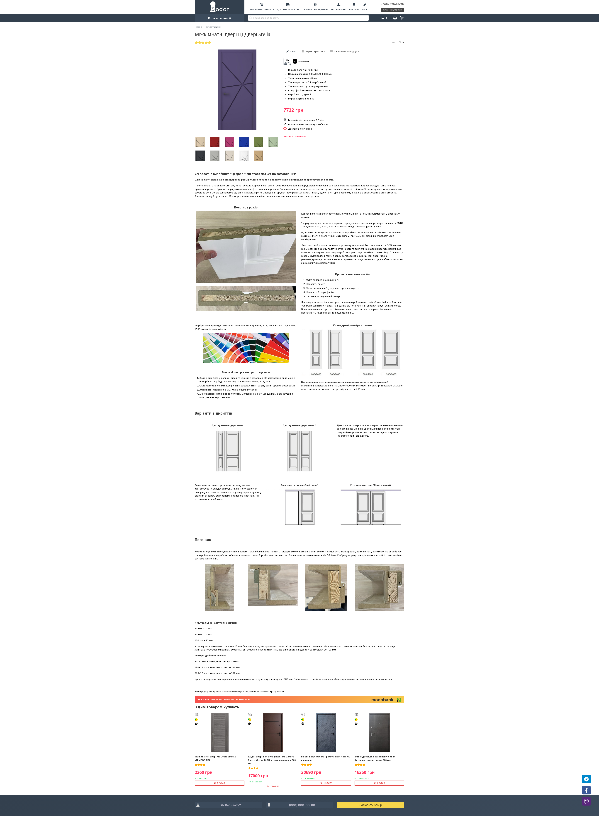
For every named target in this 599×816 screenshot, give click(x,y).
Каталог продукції (219, 18)
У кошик (221, 783)
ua (382, 18)
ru (387, 18)
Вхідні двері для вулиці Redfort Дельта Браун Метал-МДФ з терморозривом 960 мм (272, 760)
